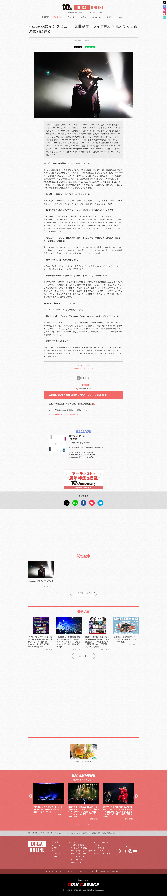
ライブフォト (99, 848)
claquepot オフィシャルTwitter (82, 452)
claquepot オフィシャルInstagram (83, 455)
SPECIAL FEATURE (102, 854)
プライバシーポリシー (86, 871)
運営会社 (71, 871)
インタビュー (58, 17)
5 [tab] (88, 824)
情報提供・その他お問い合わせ (110, 871)
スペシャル (96, 17)
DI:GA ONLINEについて (55, 871)
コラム (83, 17)
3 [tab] (82, 824)
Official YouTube (76, 447)
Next (136, 796)
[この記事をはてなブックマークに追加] (100, 504)
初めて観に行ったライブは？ (82, 851)
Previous (30, 796)
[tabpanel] (48, 801)
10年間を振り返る (78, 845)
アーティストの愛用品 (79, 848)
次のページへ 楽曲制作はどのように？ (83, 366)
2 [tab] (78, 824)
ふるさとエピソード (78, 856)
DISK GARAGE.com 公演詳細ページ (65, 414)
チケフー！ (98, 845)
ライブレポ (72, 17)
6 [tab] (92, 824)
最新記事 (45, 17)
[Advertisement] (83, 529)
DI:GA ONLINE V (101, 842)
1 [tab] (75, 824)
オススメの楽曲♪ (77, 859)
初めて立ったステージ (79, 854)
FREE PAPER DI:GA (102, 851)
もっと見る (83, 656)
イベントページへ (83, 593)
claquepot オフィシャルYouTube (83, 457)
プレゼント (109, 17)
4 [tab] (85, 824)
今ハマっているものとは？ (81, 862)
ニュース (121, 17)
